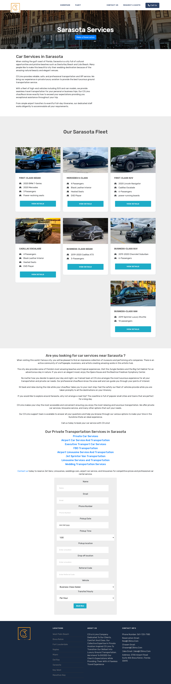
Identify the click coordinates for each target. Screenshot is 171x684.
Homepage (65, 5)
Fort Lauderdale (60, 644)
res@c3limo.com (130, 641)
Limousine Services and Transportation (85, 460)
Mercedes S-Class (77, 178)
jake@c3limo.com (142, 651)
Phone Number (86, 506)
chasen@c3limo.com (132, 647)
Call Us (153, 5)
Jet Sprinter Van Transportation (85, 456)
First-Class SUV (123, 178)
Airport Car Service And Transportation (85, 440)
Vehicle (85, 580)
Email (85, 494)
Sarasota (57, 665)
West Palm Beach (61, 634)
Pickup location (85, 543)
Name (85, 481)
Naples (56, 649)
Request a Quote (131, 5)
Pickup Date (85, 518)
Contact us (23, 471)
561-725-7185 (143, 634)
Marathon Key (59, 675)
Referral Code (85, 568)
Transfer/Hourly (85, 591)
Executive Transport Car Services (85, 444)
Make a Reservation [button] (85, 37)
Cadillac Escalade (30, 248)
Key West (57, 670)
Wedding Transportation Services (85, 464)
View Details (38, 204)
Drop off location (85, 555)
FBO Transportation (85, 448)
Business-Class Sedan (80, 249)
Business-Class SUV (125, 248)
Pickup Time (85, 531)
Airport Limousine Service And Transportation (85, 452)
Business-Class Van (125, 311)
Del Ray (56, 660)
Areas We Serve (94, 5)
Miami (55, 654)
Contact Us (112, 5)
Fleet (78, 5)
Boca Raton (58, 639)
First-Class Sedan (30, 178)
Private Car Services (85, 436)
